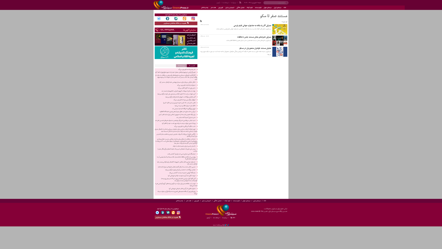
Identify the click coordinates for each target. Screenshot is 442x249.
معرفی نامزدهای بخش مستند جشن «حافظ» (254, 37)
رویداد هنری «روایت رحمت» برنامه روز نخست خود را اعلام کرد (178, 123)
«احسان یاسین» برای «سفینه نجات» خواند (184, 146)
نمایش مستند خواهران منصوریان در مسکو (255, 48)
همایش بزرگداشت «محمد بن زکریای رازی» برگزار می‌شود (180, 170)
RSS (233, 217)
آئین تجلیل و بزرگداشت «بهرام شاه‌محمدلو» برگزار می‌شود (180, 97)
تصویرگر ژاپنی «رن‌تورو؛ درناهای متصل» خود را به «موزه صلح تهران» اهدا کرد (175, 72)
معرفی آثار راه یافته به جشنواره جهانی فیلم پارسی (252, 25)
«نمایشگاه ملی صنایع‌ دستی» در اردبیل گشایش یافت (181, 154)
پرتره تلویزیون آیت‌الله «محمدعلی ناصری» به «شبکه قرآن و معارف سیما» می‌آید (177, 192)
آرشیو (218, 2)
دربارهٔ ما (233, 2)
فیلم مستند (258, 7)
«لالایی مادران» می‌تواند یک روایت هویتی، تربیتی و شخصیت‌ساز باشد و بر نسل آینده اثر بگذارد (176, 135)
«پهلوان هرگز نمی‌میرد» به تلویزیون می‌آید (184, 100)
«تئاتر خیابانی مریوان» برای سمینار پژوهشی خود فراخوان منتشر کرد (177, 82)
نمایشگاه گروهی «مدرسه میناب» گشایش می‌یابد (182, 173)
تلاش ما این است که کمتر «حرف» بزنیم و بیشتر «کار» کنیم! (179, 103)
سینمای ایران (277, 7)
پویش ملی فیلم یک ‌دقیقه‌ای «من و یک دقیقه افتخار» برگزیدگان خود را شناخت (177, 150)
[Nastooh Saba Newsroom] (227, 225)
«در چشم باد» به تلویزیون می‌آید (186, 69)
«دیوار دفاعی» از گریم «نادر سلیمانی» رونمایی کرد (182, 188)
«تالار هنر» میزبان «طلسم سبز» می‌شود (185, 105)
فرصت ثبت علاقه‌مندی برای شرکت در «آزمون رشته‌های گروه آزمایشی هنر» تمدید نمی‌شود (176, 184)
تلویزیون (220, 7)
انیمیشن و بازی (229, 7)
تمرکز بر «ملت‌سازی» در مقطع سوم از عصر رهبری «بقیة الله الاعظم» (177, 111)
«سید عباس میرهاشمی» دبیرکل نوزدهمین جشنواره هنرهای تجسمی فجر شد (175, 120)
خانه (285, 7)
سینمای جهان (268, 7)
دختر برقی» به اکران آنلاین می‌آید (186, 88)
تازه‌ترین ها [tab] (192, 65)
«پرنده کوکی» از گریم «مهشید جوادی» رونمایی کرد (181, 175)
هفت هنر (213, 7)
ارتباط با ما (225, 2)
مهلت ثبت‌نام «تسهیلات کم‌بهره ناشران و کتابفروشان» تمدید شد (178, 91)
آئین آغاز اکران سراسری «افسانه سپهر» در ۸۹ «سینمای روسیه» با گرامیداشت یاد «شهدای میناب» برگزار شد (179, 179)
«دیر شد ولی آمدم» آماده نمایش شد (185, 117)
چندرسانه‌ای (204, 7)
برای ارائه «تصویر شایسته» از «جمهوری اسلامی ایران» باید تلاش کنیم (177, 114)
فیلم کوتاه (250, 7)
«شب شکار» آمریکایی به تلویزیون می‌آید (184, 126)
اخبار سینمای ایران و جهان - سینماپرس (177, 5)
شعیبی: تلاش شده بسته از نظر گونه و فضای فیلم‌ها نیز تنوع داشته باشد (176, 167)
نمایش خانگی (240, 7)
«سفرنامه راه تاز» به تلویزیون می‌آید (186, 85)
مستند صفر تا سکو (273, 16)
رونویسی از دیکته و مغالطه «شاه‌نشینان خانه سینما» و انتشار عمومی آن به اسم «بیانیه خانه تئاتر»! (177, 158)
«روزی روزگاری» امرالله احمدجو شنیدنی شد (183, 108)
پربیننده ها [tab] (181, 65)
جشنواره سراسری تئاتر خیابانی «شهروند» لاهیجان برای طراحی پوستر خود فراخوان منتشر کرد (177, 163)
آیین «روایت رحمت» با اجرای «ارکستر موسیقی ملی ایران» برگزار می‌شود (176, 94)
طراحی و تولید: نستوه (218, 225)
